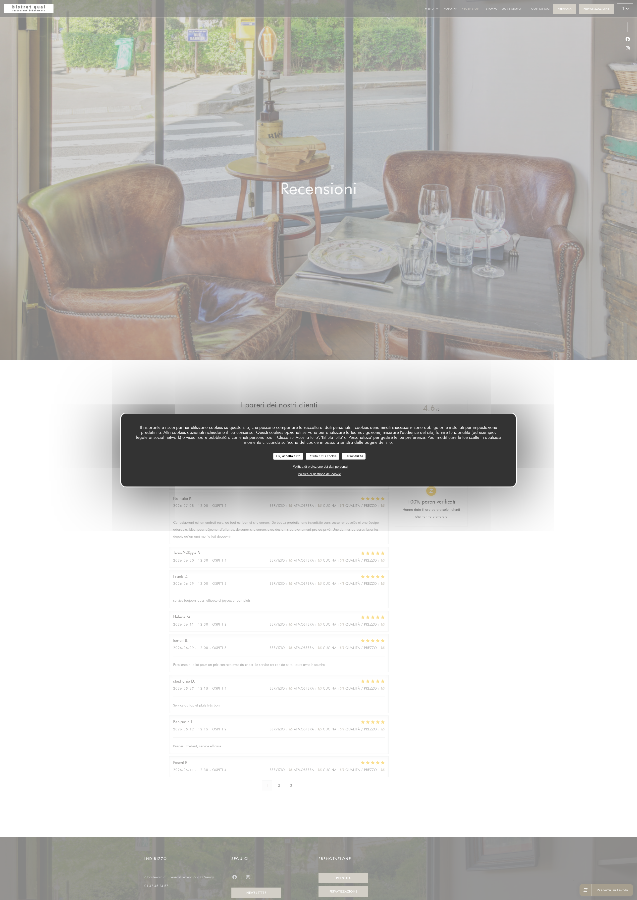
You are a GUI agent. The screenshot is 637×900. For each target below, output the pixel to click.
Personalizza (353, 456)
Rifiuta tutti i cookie (322, 456)
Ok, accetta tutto (288, 456)
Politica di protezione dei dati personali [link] (320, 466)
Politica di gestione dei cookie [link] (319, 474)
